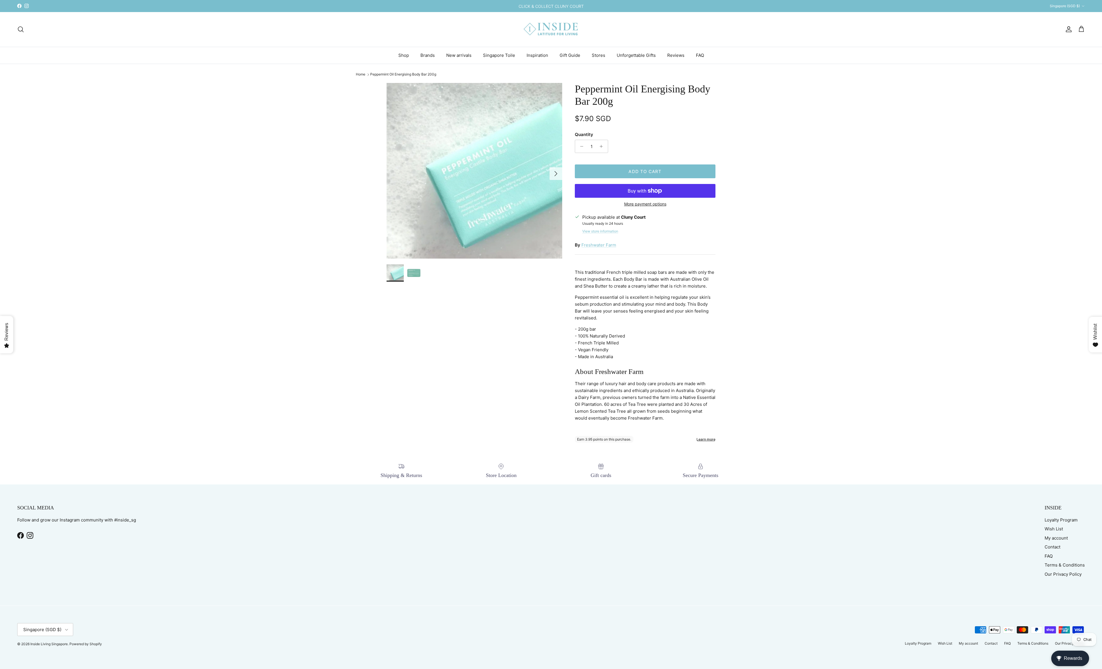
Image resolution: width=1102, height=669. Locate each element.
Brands (427, 55)
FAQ (700, 55)
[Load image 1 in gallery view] (474, 171)
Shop (403, 55)
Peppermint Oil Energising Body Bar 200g (403, 74)
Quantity (584, 134)
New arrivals (459, 55)
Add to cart (644, 171)
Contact (1052, 547)
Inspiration (537, 55)
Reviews (675, 55)
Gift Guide (570, 55)
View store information (600, 231)
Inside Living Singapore (49, 644)
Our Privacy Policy (1063, 574)
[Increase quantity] (603, 146)
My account (1056, 538)
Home (360, 74)
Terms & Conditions (1065, 565)
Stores (598, 55)
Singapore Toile (499, 55)
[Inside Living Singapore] (551, 29)
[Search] (20, 29)
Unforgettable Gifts (636, 55)
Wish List (1054, 529)
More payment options (645, 204)
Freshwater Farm (598, 245)
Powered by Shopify (85, 644)
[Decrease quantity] (580, 146)
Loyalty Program (1061, 520)
